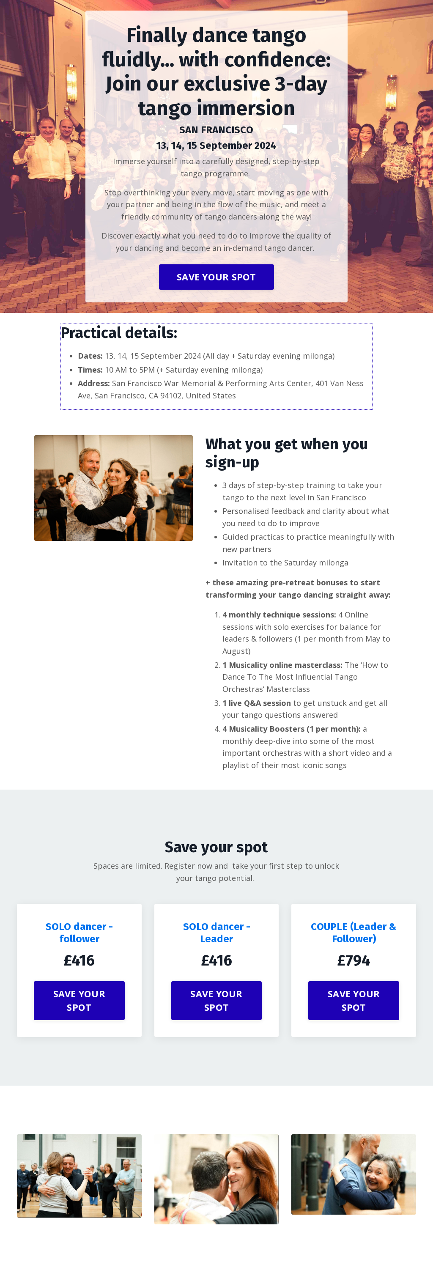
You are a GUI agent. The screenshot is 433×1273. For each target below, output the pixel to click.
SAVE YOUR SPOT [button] (216, 277)
